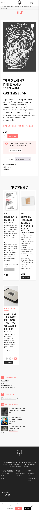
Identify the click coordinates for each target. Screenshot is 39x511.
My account (31, 473)
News (2, 478)
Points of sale (20, 473)
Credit (30, 481)
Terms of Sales (32, 478)
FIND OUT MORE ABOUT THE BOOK (18, 125)
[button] (32, 25)
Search (17, 398)
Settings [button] (27, 508)
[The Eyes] (19, 3)
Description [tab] (9, 159)
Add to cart (12, 136)
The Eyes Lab (5, 473)
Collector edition (6, 388)
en (4, 3)
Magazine (4, 381)
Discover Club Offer (15, 150)
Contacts (19, 476)
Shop (8, 7)
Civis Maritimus (5, 386)
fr (2, 3)
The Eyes (4, 7)
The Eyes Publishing (7, 471)
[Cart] (31, 2)
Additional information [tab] (23, 159)
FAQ (29, 476)
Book (12, 7)
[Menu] (36, 3)
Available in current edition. (9, 352)
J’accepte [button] (18, 508)
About (18, 471)
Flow (2, 476)
